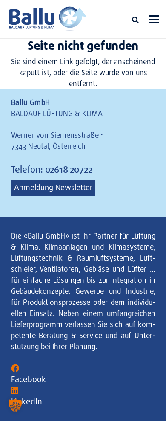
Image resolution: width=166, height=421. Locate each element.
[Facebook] (15, 368)
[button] (135, 20)
